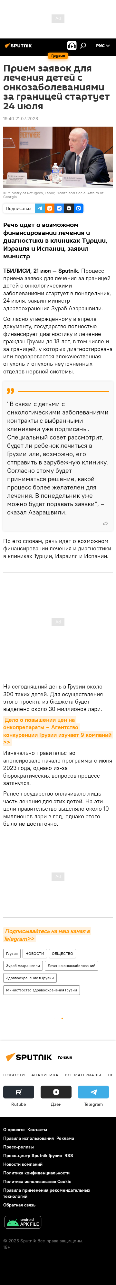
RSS (68, 1155)
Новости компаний (23, 1164)
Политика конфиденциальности (36, 1173)
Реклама (65, 1138)
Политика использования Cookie (37, 1181)
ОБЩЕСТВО (62, 953)
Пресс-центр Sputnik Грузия (32, 1155)
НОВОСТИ (34, 953)
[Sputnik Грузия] (19, 48)
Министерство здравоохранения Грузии (41, 990)
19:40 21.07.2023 (20, 118)
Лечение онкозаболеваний (71, 965)
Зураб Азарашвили (23, 965)
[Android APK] (23, 1223)
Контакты (37, 1129)
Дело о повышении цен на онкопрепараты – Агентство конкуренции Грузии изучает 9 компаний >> (58, 731)
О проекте (14, 1129)
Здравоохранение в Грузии (30, 977)
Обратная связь (19, 1205)
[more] (105, 523)
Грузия (12, 953)
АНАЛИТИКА (44, 1075)
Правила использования (28, 1138)
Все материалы (83, 1075)
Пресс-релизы (18, 1147)
